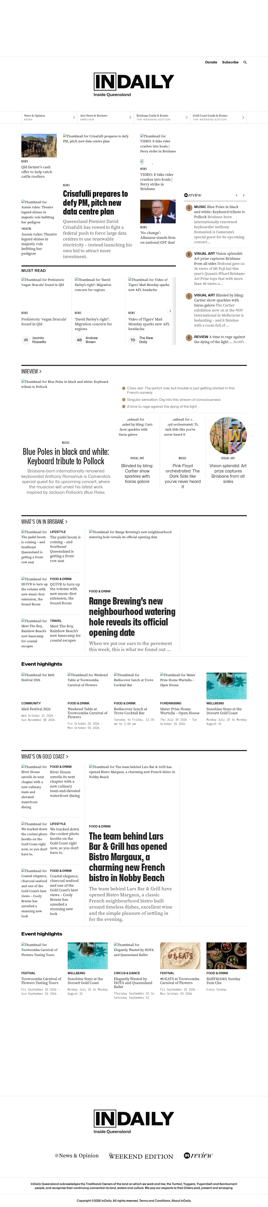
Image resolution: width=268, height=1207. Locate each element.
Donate (211, 62)
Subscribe (230, 62)
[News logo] (77, 1155)
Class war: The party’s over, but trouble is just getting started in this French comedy (181, 390)
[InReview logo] (198, 1155)
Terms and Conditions (154, 1200)
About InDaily (181, 1200)
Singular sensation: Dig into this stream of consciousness (174, 400)
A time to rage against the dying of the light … (163, 406)
